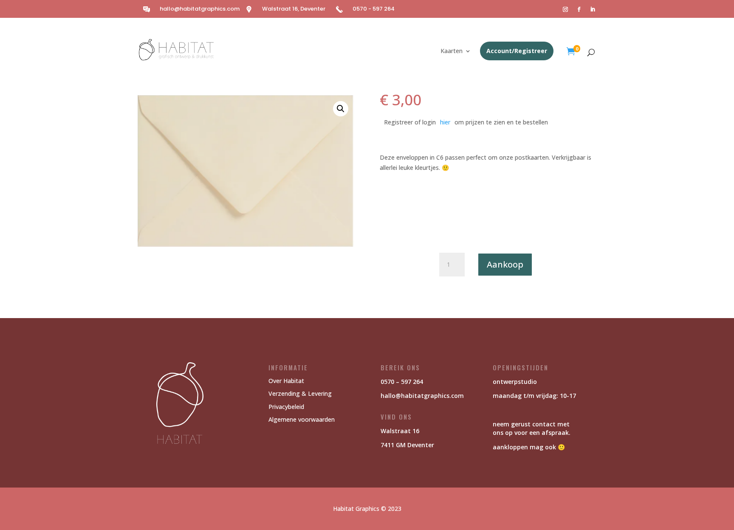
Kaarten (451, 51)
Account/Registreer (516, 51)
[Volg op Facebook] (579, 9)
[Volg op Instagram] (565, 9)
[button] (340, 108)
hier (445, 122)
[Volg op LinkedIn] (592, 9)
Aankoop (505, 264)
